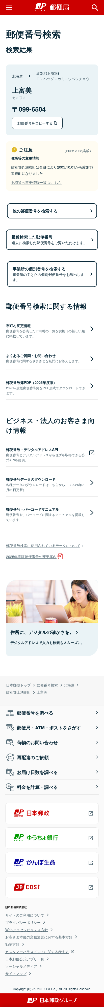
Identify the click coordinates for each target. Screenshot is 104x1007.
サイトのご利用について (24, 915)
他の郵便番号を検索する (35, 211)
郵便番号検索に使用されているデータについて (43, 545)
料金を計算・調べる (37, 787)
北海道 (69, 685)
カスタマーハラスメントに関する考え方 (37, 951)
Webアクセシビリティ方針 (26, 929)
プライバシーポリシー (23, 922)
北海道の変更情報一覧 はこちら (36, 182)
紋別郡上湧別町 (18, 692)
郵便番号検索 (47, 685)
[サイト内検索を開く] (95, 8)
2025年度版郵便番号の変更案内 (31, 556)
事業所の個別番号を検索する (48, 274)
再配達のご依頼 (33, 757)
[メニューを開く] (9, 8)
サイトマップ (16, 973)
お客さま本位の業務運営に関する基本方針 (38, 936)
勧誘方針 (12, 944)
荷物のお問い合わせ (37, 742)
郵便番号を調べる (35, 712)
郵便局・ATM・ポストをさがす (49, 727)
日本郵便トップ (18, 685)
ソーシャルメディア (21, 966)
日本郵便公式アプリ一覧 (24, 958)
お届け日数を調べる (37, 772)
